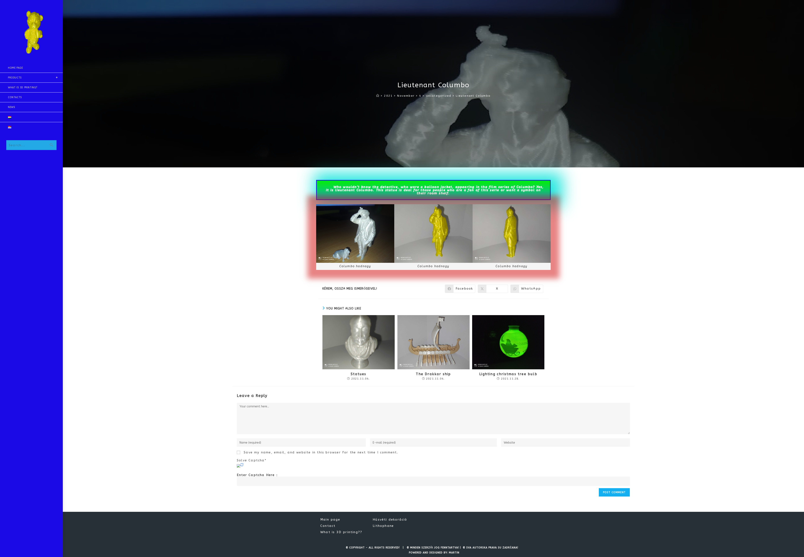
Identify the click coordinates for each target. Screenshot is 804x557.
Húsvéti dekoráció (390, 519)
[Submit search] (51, 145)
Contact (327, 526)
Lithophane (383, 526)
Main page (330, 519)
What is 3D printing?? (341, 532)
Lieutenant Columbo (473, 95)
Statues (358, 374)
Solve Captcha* (252, 460)
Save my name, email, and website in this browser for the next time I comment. (321, 452)
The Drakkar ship (433, 374)
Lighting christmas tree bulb (508, 374)
